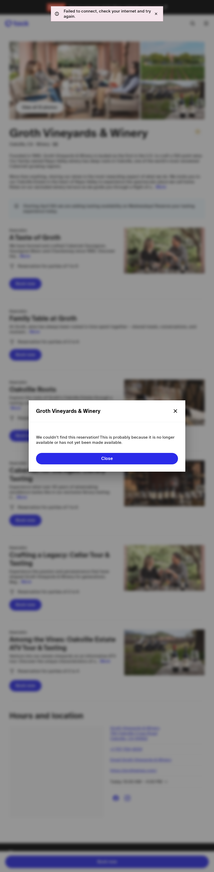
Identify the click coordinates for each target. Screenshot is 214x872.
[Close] (175, 411)
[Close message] (156, 13)
